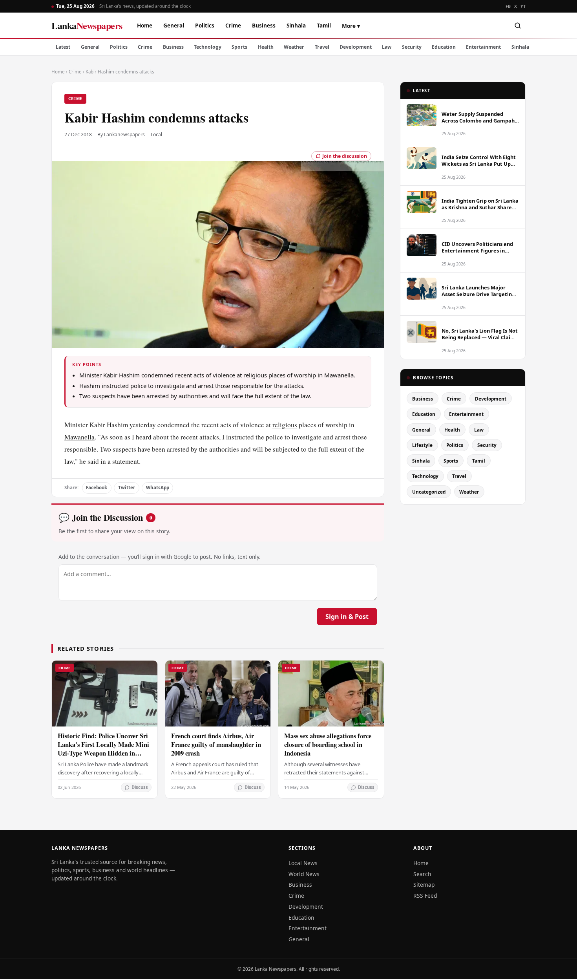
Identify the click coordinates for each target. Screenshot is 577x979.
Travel (322, 47)
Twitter (126, 487)
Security (412, 47)
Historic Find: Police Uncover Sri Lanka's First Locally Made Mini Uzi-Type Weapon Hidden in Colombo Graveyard (103, 749)
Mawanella (79, 436)
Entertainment (483, 47)
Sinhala (296, 25)
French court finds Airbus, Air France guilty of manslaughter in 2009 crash (216, 744)
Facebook (96, 487)
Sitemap (424, 884)
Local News (303, 863)
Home (144, 25)
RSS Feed (425, 895)
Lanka (86, 25)
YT (523, 6)
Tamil (324, 25)
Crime (233, 25)
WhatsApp (157, 487)
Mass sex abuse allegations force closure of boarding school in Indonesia (327, 744)
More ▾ (351, 25)
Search (422, 874)
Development (356, 47)
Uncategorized (429, 492)
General (173, 25)
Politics (204, 25)
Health (266, 47)
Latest (63, 47)
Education (444, 47)
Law (386, 47)
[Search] (518, 25)
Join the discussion (344, 156)
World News (304, 874)
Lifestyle (422, 445)
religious (284, 424)
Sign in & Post (347, 616)
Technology (207, 47)
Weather (294, 47)
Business (264, 25)
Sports (239, 47)
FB (508, 6)
